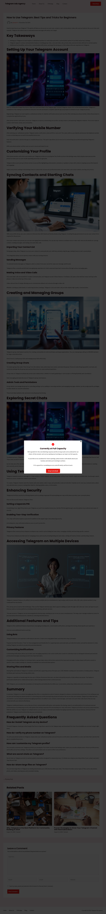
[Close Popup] (81, 441)
